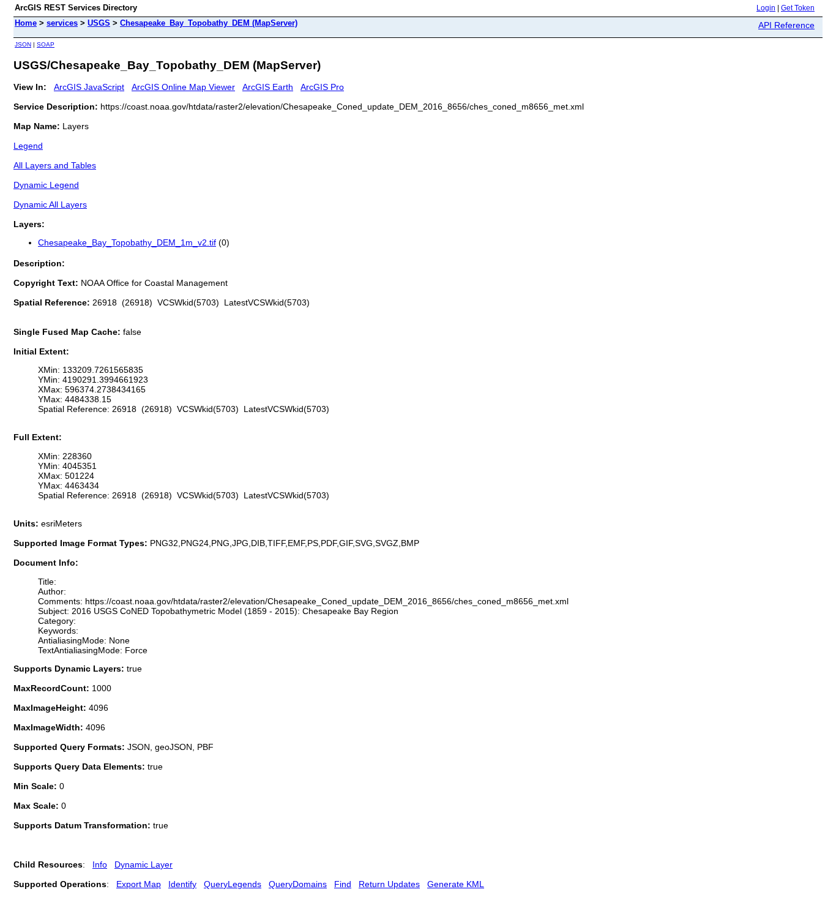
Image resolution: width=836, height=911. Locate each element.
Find (342, 884)
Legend (28, 146)
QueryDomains (298, 884)
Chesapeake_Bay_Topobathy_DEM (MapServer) (208, 23)
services (62, 23)
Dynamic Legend (46, 185)
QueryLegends (232, 884)
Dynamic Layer (143, 864)
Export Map (138, 884)
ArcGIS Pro (322, 87)
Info (99, 864)
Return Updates (389, 884)
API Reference (786, 25)
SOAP (45, 44)
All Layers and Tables (54, 165)
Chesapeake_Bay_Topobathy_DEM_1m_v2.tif (127, 242)
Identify (182, 884)
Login (765, 8)
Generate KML (455, 884)
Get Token (798, 8)
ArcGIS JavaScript (89, 87)
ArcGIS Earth (267, 87)
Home (26, 23)
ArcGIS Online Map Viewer (183, 87)
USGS (99, 23)
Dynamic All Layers (50, 204)
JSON (23, 44)
